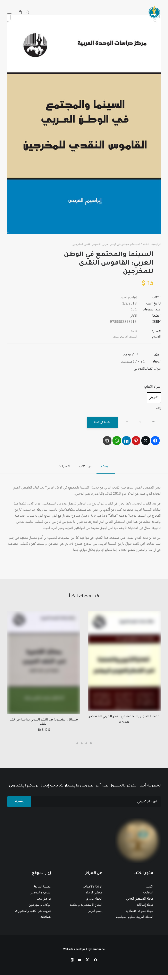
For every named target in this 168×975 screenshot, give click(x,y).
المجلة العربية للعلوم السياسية (134, 917)
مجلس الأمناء (93, 893)
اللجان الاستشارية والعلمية (86, 905)
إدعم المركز (95, 911)
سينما (116, 337)
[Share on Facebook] (155, 440)
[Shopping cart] (22, 12)
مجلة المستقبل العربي (139, 899)
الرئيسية (156, 244)
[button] (9, 12)
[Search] (29, 12)
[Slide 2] (86, 743)
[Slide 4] (77, 743)
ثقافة (146, 244)
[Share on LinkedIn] (126, 440)
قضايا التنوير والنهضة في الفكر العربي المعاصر (124, 716)
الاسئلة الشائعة (42, 887)
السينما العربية (129, 337)
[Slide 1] (91, 743)
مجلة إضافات (144, 905)
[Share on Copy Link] (107, 440)
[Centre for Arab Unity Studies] (154, 12)
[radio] (154, 398)
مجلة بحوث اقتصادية (139, 911)
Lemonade (98, 949)
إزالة (158, 408)
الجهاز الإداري (94, 899)
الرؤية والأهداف (92, 887)
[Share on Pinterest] (136, 440)
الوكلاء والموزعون (40, 905)
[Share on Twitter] (145, 440)
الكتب (149, 887)
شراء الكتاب (152, 387)
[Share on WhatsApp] (116, 440)
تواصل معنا (44, 899)
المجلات (148, 893)
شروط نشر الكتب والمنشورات (33, 911)
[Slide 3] (81, 743)
